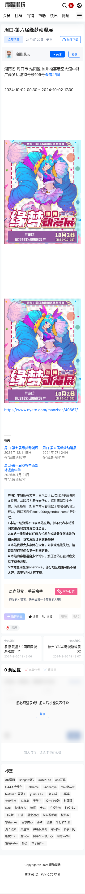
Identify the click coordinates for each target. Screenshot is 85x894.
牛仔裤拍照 (63, 822)
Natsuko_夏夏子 (15, 794)
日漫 (20, 815)
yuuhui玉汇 (37, 794)
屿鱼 (8, 808)
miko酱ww (68, 787)
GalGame (32, 787)
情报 (33, 808)
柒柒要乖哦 (50, 815)
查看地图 (52, 74)
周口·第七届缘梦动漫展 (21, 448)
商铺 (30, 15)
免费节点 (11, 801)
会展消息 (13, 39)
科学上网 (69, 829)
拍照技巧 (70, 808)
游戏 (39, 822)
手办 (43, 808)
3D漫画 (10, 780)
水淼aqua (11, 822)
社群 (18, 15)
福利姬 (55, 829)
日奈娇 (9, 815)
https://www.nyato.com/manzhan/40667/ (41, 409)
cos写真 (60, 780)
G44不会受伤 (13, 787)
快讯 (54, 15)
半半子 (37, 801)
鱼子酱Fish (38, 843)
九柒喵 (53, 794)
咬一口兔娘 (53, 801)
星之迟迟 (33, 815)
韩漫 (24, 843)
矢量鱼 (25, 829)
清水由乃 (27, 822)
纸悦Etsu (11, 836)
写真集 (25, 801)
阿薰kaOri (63, 836)
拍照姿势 (55, 808)
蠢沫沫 (25, 836)
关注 (59, 54)
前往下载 (72, 40)
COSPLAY (44, 780)
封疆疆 (68, 801)
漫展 (49, 822)
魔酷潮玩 (54, 865)
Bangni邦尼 (26, 780)
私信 (74, 54)
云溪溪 (65, 794)
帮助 (42, 15)
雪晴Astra (11, 843)
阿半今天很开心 (43, 836)
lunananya (50, 787)
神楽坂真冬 (40, 829)
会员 (6, 15)
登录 (42, 714)
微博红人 (20, 808)
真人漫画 (11, 829)
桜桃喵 (65, 815)
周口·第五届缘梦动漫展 (59, 448)
